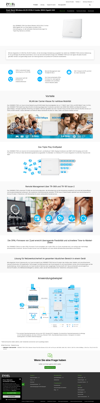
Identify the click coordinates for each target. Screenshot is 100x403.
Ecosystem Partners (82, 382)
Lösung (42, 4)
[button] (11, 399)
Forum (31, 379)
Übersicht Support (33, 377)
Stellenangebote (81, 389)
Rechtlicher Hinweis (52, 401)
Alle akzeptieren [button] (11, 392)
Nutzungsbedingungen (63, 401)
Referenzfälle (80, 394)
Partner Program (81, 379)
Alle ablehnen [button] (11, 396)
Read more (14, 390)
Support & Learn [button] (51, 4)
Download (32, 382)
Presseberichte (57, 385)
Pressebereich (57, 383)
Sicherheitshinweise (34, 384)
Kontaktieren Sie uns (50, 367)
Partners (78, 1)
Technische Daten (81, 11)
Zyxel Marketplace (57, 377)
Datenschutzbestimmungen (76, 401)
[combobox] (20, 379)
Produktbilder (70, 11)
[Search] (90, 5)
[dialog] (11, 389)
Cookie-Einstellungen (89, 401)
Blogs (55, 389)
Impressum (42, 401)
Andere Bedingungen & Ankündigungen (38, 386)
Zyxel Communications (82, 396)
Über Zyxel (80, 387)
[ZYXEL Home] (10, 4)
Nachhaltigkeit (80, 392)
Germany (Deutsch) (87, 1)
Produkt (35, 4)
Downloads (91, 11)
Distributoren (56, 379)
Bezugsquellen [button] (62, 4)
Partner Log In (80, 377)
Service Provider (70, 1)
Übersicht (62, 11)
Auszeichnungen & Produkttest (60, 387)
